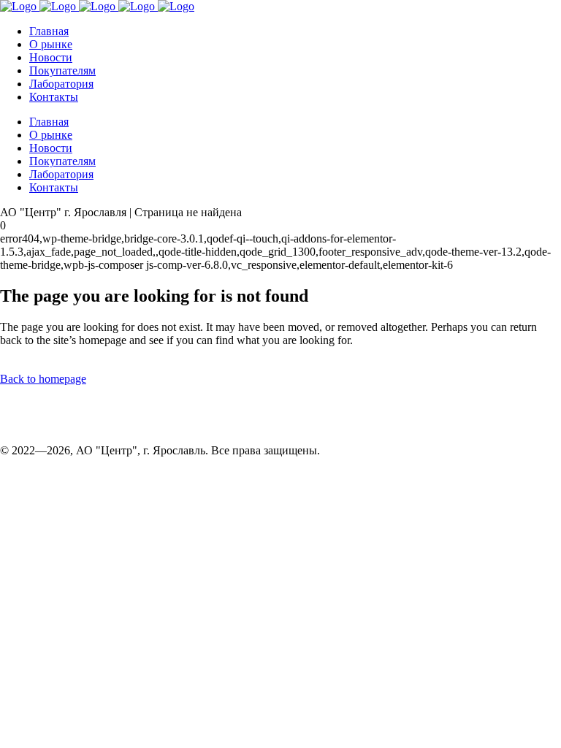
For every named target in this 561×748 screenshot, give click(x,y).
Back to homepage (43, 379)
